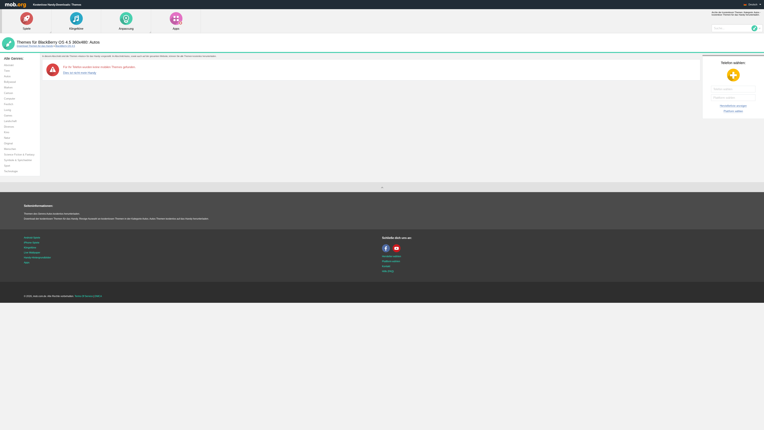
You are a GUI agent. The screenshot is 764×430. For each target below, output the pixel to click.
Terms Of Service (84, 296)
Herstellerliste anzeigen (733, 105)
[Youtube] (397, 251)
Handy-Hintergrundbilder (37, 257)
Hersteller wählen (391, 256)
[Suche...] (755, 28)
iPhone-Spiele (31, 242)
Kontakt (386, 266)
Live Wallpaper (32, 252)
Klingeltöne (30, 247)
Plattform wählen (733, 111)
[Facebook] (387, 251)
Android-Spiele (32, 237)
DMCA (98, 296)
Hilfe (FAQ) (388, 271)
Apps (26, 262)
